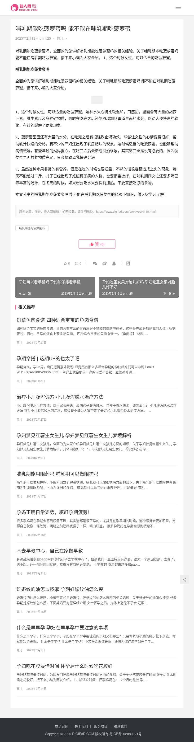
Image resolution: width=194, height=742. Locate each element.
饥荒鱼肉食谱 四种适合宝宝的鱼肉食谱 (57, 320)
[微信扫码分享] (95, 263)
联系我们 (120, 726)
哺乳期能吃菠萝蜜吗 (32, 228)
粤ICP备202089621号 (125, 733)
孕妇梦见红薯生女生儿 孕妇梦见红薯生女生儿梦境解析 (74, 435)
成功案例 (61, 726)
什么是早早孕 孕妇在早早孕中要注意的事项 (62, 627)
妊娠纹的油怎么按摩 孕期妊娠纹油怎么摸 (60, 589)
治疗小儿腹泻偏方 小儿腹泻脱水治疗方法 (60, 397)
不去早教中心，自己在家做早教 (50, 550)
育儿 (60, 38)
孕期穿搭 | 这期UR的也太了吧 (48, 358)
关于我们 (81, 726)
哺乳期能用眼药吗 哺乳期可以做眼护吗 (57, 473)
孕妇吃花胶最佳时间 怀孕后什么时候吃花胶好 (65, 666)
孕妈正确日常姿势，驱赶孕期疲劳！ (54, 512)
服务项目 (100, 726)
